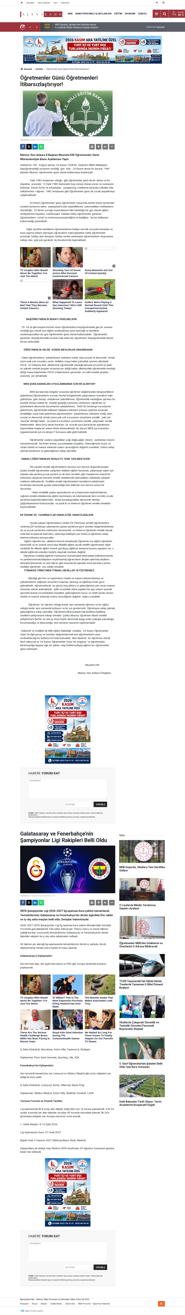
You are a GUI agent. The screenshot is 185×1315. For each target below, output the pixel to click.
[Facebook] (23, 146)
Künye (34, 1304)
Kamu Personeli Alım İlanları (93, 13)
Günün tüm (155, 27)
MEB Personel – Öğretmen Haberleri (94, 1304)
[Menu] (156, 13)
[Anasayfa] (21, 3)
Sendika (39, 69)
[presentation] (30, 27)
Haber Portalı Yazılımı (34, 1311)
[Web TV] (156, 2)
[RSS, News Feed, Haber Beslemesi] (161, 1303)
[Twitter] (29, 146)
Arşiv (55, 3)
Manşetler (30, 3)
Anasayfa (27, 69)
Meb (70, 13)
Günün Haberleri (44, 3)
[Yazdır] (92, 146)
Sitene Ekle (65, 3)
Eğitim (118, 13)
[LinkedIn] (35, 146)
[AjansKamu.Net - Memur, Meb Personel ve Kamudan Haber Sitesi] (41, 13)
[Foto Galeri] (163, 2)
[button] (98, 146)
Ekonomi (130, 13)
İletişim (44, 1304)
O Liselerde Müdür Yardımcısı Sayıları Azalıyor (76, 27)
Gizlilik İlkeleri (56, 1304)
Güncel (142, 13)
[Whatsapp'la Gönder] (41, 146)
